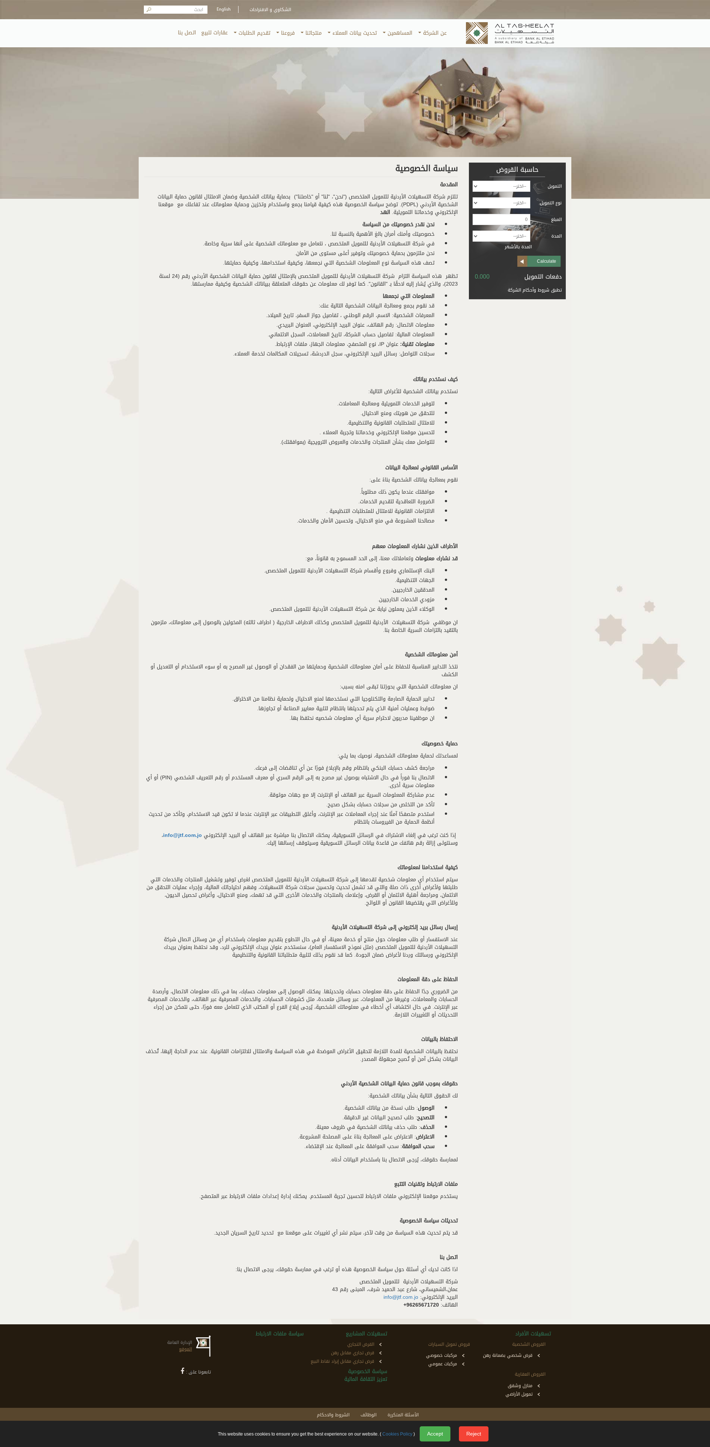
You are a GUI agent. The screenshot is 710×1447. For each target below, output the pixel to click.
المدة (556, 236)
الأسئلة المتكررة (403, 1415)
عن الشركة (434, 33)
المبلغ (556, 219)
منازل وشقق (520, 1386)
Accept (435, 1434)
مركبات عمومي (442, 1364)
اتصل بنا (187, 33)
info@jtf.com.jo (400, 1297)
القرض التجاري (360, 1344)
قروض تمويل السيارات (449, 1344)
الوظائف (368, 1415)
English (224, 9)
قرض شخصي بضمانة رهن (507, 1355)
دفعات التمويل (543, 276)
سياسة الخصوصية (367, 1371)
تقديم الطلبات (253, 33)
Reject (473, 1434)
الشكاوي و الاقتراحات (270, 10)
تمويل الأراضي (519, 1394)
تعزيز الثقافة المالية (365, 1379)
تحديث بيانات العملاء (354, 33)
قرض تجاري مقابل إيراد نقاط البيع (342, 1361)
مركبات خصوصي (441, 1355)
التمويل (555, 186)
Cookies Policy (397, 1434)
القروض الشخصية (528, 1344)
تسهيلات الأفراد (533, 1334)
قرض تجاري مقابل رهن (352, 1353)
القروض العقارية (530, 1374)
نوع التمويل (551, 203)
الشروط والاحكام (333, 1415)
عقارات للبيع (214, 33)
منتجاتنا (313, 33)
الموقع (185, 1349)
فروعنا (287, 33)
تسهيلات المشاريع (366, 1334)
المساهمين (399, 33)
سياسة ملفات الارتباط (280, 1334)
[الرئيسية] (511, 33)
